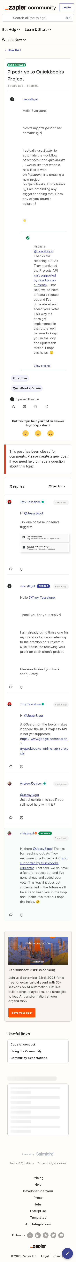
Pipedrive (20, 378)
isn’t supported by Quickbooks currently (45, 280)
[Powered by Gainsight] (38, 1155)
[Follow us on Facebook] (30, 1235)
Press (38, 1198)
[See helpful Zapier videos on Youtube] (61, 1235)
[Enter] (6, 18)
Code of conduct (23, 1044)
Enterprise (38, 1211)
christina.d (27, 833)
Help (38, 1184)
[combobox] (38, 18)
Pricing (38, 1178)
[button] (66, 7)
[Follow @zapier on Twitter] (53, 1235)
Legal (45, 1256)
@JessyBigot (43, 251)
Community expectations (29, 1058)
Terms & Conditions (22, 1163)
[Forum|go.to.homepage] (29, 7)
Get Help (9, 29)
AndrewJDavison (31, 783)
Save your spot (21, 1012)
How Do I (14, 50)
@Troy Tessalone (42, 597)
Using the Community (26, 1051)
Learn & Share (36, 29)
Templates (38, 1218)
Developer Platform (38, 1191)
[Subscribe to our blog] (46, 1235)
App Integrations (38, 1224)
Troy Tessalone (30, 502)
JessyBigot (30, 99)
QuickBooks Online (27, 388)
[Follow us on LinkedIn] (38, 1235)
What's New (12, 40)
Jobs (38, 1204)
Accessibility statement (52, 1163)
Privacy (58, 1256)
